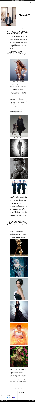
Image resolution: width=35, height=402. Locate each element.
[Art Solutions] (17, 2)
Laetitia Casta (11, 235)
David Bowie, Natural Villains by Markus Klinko (18, 137)
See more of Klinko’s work (13, 236)
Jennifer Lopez (23, 234)
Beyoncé (16, 234)
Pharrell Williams (19, 234)
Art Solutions (6, 400)
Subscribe (33, 396)
